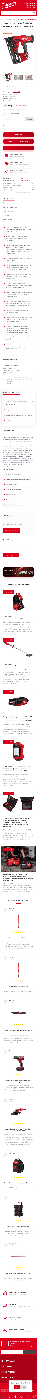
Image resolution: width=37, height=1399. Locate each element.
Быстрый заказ (18, 148)
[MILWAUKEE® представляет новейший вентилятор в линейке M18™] (18, 601)
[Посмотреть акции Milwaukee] (18, 572)
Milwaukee (16, 92)
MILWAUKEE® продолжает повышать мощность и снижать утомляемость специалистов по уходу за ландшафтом (17, 667)
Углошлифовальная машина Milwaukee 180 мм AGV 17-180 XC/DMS (18, 1130)
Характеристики (9, 203)
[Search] (34, 13)
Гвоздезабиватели (10, 19)
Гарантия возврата (15, 1317)
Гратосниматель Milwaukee (18, 938)
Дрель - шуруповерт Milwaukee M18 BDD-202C (18, 1081)
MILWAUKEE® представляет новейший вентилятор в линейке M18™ (17, 618)
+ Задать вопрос (11, 555)
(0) (19, 86)
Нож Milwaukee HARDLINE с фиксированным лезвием (18, 1031)
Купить (29, 119)
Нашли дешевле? (21, 105)
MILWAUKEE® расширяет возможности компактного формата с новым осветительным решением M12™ (17, 769)
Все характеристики (26, 179)
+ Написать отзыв (11, 530)
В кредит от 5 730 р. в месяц (18, 141)
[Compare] (33, 86)
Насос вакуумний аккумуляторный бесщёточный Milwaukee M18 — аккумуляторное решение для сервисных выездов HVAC (18, 877)
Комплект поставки (10, 207)
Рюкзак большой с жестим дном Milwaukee (18, 1183)
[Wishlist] (27, 86)
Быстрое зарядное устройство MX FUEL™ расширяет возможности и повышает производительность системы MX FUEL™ (17, 719)
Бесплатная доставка (16, 1329)
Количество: (7, 126)
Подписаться (29, 1352)
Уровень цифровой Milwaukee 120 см (18, 1273)
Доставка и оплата (16, 154)
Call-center (12, 1305)
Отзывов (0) (7, 215)
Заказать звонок (31, 7)
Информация (8, 211)
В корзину (18, 134)
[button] (30, 3)
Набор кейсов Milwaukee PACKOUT (18, 1226)
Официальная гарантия (17, 1292)
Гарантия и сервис (16, 170)
